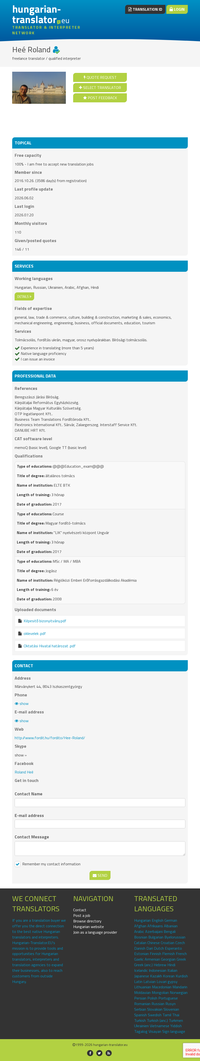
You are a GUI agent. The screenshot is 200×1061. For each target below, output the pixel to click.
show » (21, 755)
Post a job (81, 915)
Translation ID (147, 9)
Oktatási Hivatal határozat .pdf (50, 646)
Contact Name (28, 793)
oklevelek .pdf (35, 633)
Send (102, 875)
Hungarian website (88, 926)
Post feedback (102, 98)
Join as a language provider (95, 932)
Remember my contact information (50, 864)
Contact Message (32, 836)
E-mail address (29, 815)
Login (179, 9)
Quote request (101, 77)
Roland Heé (24, 772)
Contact (79, 910)
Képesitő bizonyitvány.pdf (45, 621)
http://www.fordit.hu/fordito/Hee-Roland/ (50, 738)
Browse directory (87, 921)
